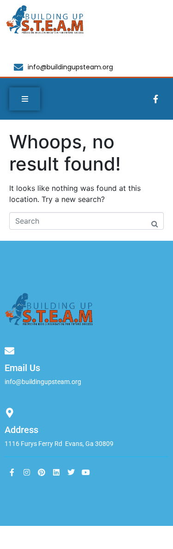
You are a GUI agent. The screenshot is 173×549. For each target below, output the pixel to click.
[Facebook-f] (155, 99)
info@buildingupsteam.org (43, 381)
